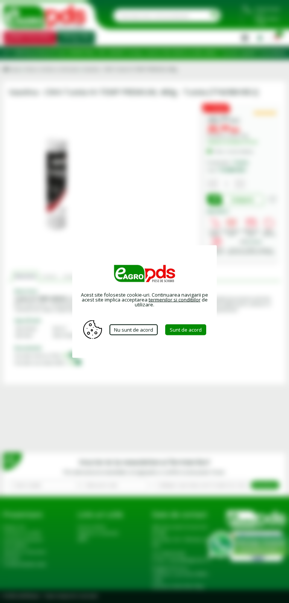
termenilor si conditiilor (175, 299)
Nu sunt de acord (133, 329)
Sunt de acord (186, 329)
